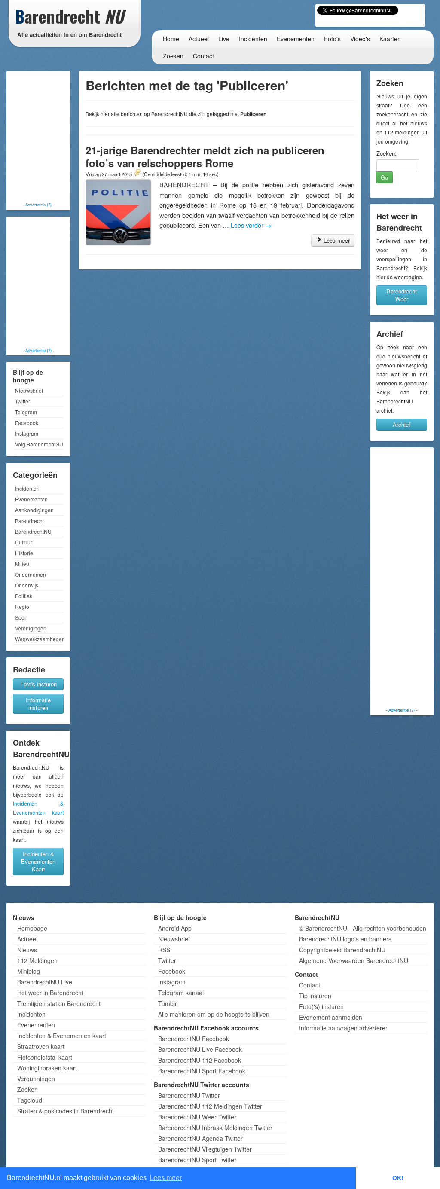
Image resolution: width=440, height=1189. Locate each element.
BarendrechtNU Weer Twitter (197, 1117)
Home (171, 38)
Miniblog (28, 971)
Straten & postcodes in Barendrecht (65, 1110)
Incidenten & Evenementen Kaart (38, 861)
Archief (401, 424)
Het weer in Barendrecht (50, 992)
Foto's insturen (38, 684)
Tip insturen (315, 995)
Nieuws (27, 949)
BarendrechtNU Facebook (193, 1038)
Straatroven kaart (40, 1046)
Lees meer (336, 240)
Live (223, 38)
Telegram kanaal (181, 992)
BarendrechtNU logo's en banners (345, 939)
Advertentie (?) (38, 205)
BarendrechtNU (33, 531)
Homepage (32, 928)
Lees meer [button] (166, 1177)
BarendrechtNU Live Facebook (200, 1049)
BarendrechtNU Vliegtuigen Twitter (205, 1149)
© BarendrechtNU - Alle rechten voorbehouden (362, 928)
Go (384, 177)
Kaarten (390, 38)
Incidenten (253, 38)
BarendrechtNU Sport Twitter (197, 1159)
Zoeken (173, 56)
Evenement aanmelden (330, 1017)
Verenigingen (30, 628)
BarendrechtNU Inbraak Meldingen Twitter (215, 1127)
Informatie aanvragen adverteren (344, 1028)
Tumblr (167, 1003)
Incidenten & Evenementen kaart (61, 1035)
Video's (360, 38)
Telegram (26, 412)
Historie (24, 552)
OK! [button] (397, 1177)
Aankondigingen (34, 510)
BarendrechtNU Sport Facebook (201, 1071)
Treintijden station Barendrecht (59, 1003)
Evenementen (296, 38)
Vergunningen (36, 1078)
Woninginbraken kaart (47, 1068)
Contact (203, 56)
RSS (164, 949)
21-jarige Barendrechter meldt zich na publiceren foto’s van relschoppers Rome (205, 156)
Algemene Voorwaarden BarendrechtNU (353, 960)
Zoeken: (386, 153)
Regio (22, 606)
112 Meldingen (37, 960)
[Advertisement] (43, 137)
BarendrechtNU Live (44, 982)
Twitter (22, 401)
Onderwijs (26, 585)
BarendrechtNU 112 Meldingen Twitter (210, 1106)
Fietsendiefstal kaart (44, 1057)
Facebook (26, 422)
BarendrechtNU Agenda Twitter (200, 1138)
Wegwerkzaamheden (39, 638)
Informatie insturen (38, 704)
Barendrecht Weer (402, 295)
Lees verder (251, 224)
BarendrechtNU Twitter (189, 1095)
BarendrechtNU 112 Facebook (199, 1060)
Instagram (26, 433)
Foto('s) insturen (321, 1006)
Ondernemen (30, 574)
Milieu (22, 563)
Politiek (23, 595)
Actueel (199, 38)
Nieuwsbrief (29, 390)
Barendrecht (29, 520)
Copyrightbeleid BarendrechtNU (342, 949)
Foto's (332, 38)
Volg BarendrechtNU (39, 444)
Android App (175, 928)
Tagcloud (29, 1100)
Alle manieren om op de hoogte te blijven (213, 1014)
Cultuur (23, 542)
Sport (21, 617)
